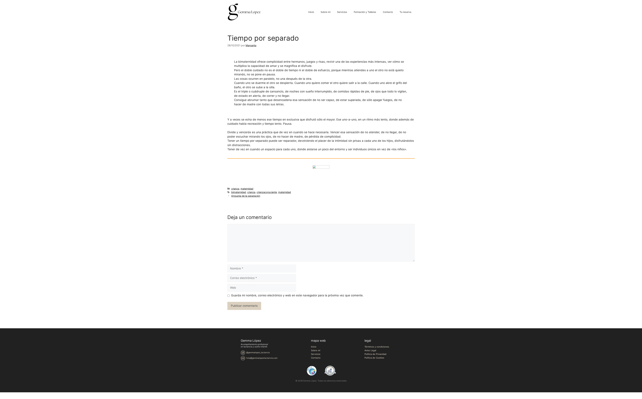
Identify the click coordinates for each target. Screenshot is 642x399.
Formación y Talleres (365, 12)
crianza (235, 188)
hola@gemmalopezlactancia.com (261, 358)
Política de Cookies (374, 357)
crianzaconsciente (267, 192)
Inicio (311, 12)
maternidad (247, 188)
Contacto (388, 12)
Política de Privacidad (375, 354)
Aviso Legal (370, 350)
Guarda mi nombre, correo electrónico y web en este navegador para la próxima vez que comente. (297, 295)
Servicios (342, 12)
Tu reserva (405, 12)
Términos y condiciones (376, 346)
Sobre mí (325, 12)
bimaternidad (238, 192)
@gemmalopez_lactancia (258, 352)
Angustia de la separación (245, 195)
